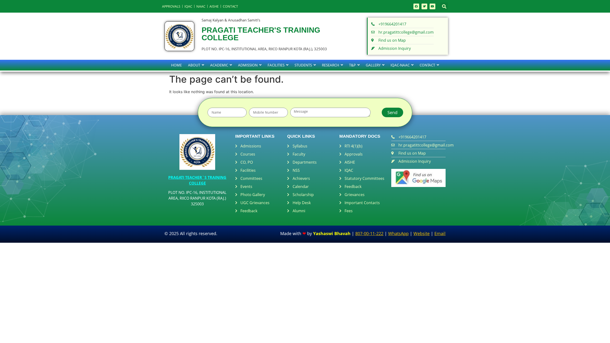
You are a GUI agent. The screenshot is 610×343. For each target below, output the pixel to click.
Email (440, 233)
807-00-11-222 (369, 233)
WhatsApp (398, 233)
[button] (444, 6)
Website (421, 233)
